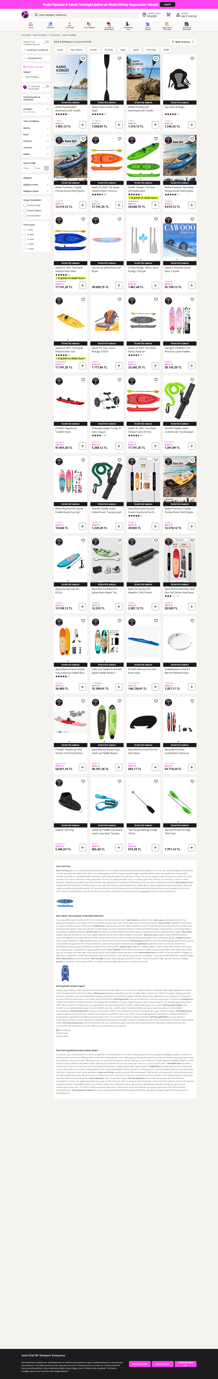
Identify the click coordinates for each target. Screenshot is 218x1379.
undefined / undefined (37, 50)
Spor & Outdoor (40, 35)
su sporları (144, 891)
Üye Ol (184, 16)
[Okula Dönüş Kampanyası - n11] (109, 4)
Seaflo (60, 49)
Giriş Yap (192, 16)
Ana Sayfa (26, 35)
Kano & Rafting (69, 35)
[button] (68, 99)
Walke (166, 49)
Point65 (93, 49)
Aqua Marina (76, 49)
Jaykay (136, 49)
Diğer (123, 49)
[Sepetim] (168, 15)
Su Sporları (55, 35)
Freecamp (151, 49)
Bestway (109, 49)
